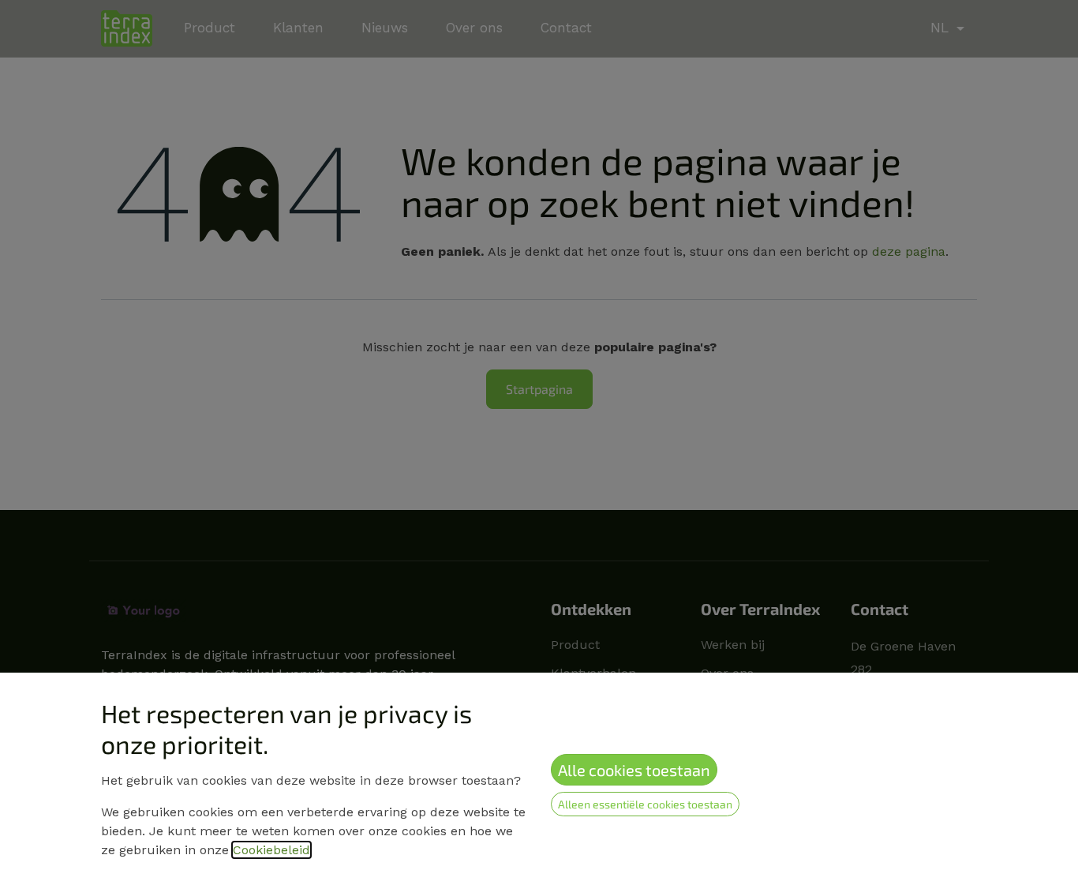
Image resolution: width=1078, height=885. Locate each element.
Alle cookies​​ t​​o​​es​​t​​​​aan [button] (634, 769)
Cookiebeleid (271, 849)
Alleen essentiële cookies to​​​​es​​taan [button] (645, 804)
